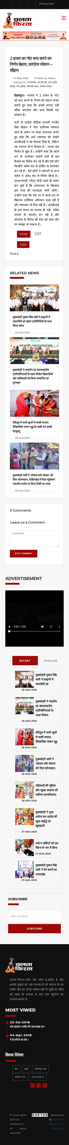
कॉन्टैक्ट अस (40, 1068)
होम (16, 1068)
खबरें (26, 1068)
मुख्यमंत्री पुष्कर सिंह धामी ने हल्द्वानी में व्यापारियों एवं (46, 679)
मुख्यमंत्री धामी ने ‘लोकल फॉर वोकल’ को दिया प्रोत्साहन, (46, 763)
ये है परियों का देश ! (19, 1039)
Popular (50, 660)
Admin (52, 78)
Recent (25, 660)
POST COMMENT (23, 553)
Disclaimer (38, 1076)
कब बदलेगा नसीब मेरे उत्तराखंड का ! (27, 1026)
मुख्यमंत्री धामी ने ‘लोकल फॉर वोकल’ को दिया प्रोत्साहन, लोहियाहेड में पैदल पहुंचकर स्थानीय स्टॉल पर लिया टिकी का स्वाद (34, 479)
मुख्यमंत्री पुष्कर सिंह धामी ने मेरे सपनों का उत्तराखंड (46, 869)
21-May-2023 (21, 78)
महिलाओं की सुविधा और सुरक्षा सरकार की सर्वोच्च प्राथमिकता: (47, 790)
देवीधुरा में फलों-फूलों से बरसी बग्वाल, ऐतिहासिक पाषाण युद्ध (46, 737)
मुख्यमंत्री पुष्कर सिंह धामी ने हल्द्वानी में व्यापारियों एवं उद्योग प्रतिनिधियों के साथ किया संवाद (32, 321)
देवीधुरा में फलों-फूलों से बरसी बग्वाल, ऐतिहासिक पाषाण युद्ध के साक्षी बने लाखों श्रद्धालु (32, 427)
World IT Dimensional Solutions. (56, 1124)
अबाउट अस (20, 1076)
